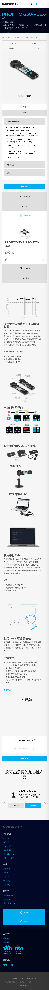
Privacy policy (24, 985)
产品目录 (6, 873)
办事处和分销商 (8, 895)
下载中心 (6, 877)
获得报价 (33, 805)
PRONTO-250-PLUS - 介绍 (24, 740)
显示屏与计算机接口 (10, 854)
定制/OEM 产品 (8, 858)
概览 (24, 107)
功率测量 (16, 37)
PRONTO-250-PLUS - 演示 (24, 749)
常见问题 (6, 881)
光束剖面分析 (8, 846)
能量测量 (6, 842)
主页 (3, 37)
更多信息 (16, 805)
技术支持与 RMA (9, 903)
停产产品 (6, 885)
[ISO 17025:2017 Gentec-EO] (19, 950)
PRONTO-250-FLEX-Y (30, 37)
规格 (24, 112)
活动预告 (6, 942)
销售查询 (6, 899)
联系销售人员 (24, 186)
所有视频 (23, 758)
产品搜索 (6, 869)
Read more (8, 965)
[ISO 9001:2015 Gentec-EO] (7, 950)
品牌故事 (6, 938)
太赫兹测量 (7, 850)
